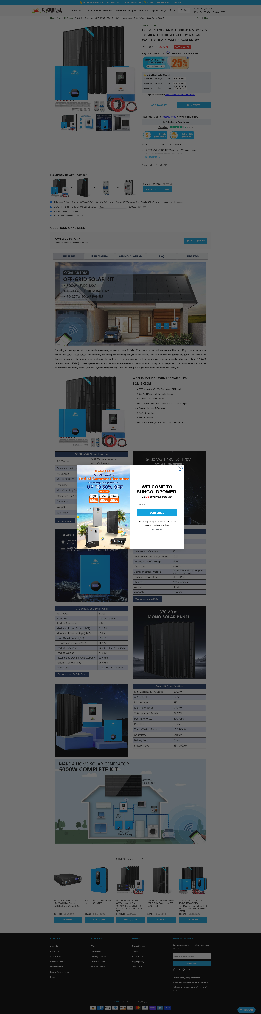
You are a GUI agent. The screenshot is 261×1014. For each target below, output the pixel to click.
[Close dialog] (180, 468)
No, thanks (157, 529)
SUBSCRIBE (157, 513)
